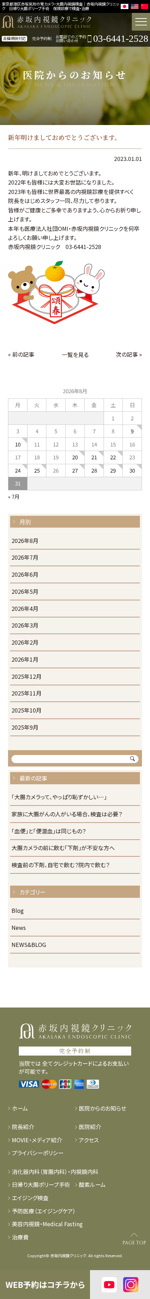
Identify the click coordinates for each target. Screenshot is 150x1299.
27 (75, 470)
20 (75, 457)
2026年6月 (25, 574)
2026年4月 (25, 609)
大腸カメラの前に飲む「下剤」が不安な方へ (63, 848)
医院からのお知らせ (102, 1108)
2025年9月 (25, 727)
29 (113, 470)
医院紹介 (90, 1126)
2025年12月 (27, 676)
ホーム (20, 1108)
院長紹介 (23, 1126)
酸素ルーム (92, 1184)
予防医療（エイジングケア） (44, 1211)
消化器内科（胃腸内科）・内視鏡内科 (55, 1171)
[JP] (124, 6)
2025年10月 (27, 710)
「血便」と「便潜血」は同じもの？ (49, 831)
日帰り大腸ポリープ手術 (41, 1184)
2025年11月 (27, 693)
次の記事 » (129, 354)
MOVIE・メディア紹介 (37, 1140)
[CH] (145, 6)
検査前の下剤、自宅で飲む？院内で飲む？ (61, 865)
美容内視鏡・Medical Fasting (47, 1224)
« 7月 (14, 496)
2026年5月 (25, 592)
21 (94, 457)
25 (37, 470)
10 (18, 444)
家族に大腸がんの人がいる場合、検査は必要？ (67, 814)
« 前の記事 (21, 354)
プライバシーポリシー (37, 1153)
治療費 (20, 1237)
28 (94, 470)
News (19, 928)
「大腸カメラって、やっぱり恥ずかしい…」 (59, 797)
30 (132, 470)
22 (113, 457)
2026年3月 (25, 625)
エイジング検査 (30, 1198)
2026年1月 (25, 659)
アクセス (89, 1140)
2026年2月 (25, 642)
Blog (18, 911)
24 (18, 470)
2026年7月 (25, 557)
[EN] (134, 6)
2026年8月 (25, 541)
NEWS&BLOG (29, 945)
